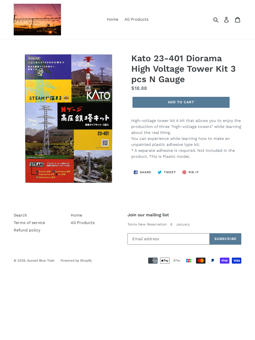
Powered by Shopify (76, 260)
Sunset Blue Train (41, 260)
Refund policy (27, 230)
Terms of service (29, 222)
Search (20, 215)
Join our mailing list (148, 214)
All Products (136, 19)
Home (112, 19)
